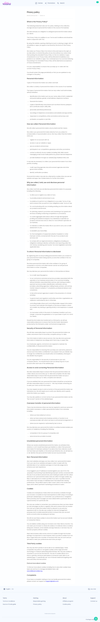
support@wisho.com (52, 581)
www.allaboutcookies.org (34, 571)
